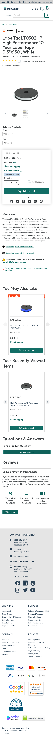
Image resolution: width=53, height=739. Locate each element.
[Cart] (47, 9)
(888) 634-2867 (20, 540)
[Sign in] (31, 9)
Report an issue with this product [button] (20, 253)
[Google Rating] (16, 688)
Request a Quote (8, 626)
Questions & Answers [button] (11, 65)
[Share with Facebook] (11, 201)
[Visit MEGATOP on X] (25, 590)
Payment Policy (34, 651)
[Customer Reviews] (36, 689)
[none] (7, 15)
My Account (6, 611)
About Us (5, 639)
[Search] (46, 15)
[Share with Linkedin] (29, 201)
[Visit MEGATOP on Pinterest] (33, 583)
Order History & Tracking (11, 617)
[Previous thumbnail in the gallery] (6, 113)
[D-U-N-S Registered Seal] (16, 704)
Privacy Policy (33, 654)
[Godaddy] (13, 718)
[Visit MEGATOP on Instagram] (17, 590)
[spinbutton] (11, 183)
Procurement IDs (34, 620)
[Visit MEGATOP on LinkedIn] (25, 583)
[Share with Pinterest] (23, 201)
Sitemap (5, 654)
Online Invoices (8, 620)
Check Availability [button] (12, 174)
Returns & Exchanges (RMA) (39, 611)
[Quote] (42, 9)
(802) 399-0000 (21, 545)
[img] (24, 30)
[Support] (36, 9)
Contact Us (32, 626)
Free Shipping (16, 342)
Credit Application (9, 651)
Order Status (7, 614)
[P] (41, 201)
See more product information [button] (20, 246)
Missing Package (34, 617)
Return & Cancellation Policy (39, 648)
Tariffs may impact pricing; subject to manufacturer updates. (26, 269)
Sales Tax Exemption (36, 623)
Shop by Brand (7, 623)
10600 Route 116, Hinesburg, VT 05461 (22, 550)
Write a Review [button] (38, 61)
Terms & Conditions (35, 657)
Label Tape (12, 24)
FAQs (4, 648)
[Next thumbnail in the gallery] (47, 113)
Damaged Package (35, 614)
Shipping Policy (34, 639)
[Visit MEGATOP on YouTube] (32, 590)
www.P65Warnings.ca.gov (14, 262)
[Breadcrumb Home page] (3, 24)
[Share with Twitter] (17, 201)
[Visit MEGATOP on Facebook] (17, 583)
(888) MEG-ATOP (21, 542)
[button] (21, 171)
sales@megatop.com (22, 556)
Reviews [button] (26, 61)
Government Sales (9, 645)
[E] (35, 201)
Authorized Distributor (10, 642)
